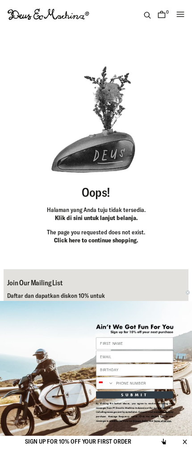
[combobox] (105, 383)
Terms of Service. (163, 420)
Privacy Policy (140, 420)
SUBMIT (134, 394)
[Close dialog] (187, 292)
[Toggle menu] (180, 14)
